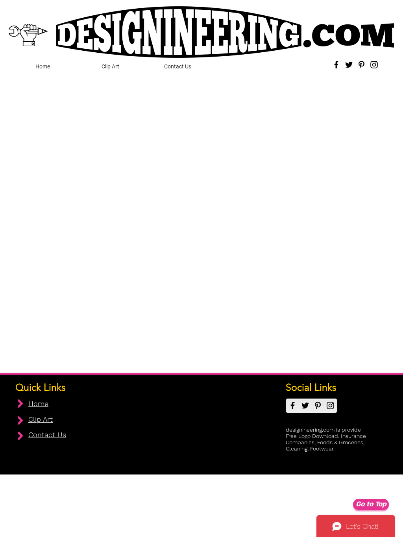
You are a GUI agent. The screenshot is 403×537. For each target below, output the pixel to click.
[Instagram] (374, 65)
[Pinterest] (361, 65)
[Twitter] (349, 65)
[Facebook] (336, 65)
